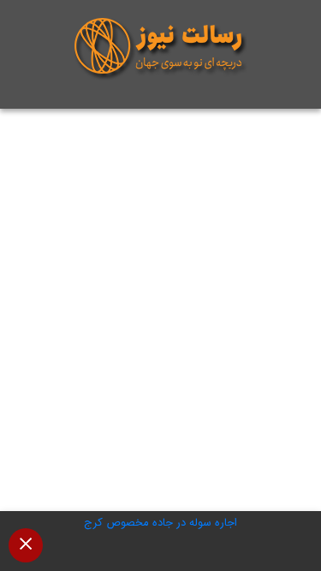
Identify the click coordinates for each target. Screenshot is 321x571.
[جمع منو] (26, 545)
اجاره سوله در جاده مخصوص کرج (160, 523)
